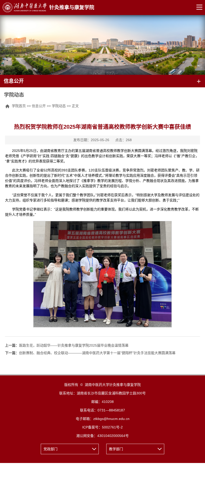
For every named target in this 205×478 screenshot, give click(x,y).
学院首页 (19, 106)
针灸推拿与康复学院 (71, 7)
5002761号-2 (112, 427)
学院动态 (59, 106)
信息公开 (39, 106)
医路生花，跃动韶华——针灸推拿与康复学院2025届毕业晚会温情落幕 (66, 345)
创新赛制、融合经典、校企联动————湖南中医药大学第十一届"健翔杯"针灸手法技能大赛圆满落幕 (90, 353)
